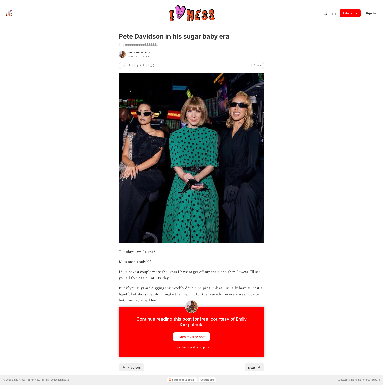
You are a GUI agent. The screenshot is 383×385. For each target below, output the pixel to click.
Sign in (370, 13)
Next (251, 367)
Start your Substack (183, 379)
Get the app (207, 379)
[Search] (325, 13)
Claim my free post (191, 337)
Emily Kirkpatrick (139, 52)
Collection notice (60, 379)
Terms (45, 379)
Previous (134, 367)
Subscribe (350, 13)
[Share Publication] (334, 13)
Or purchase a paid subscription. (191, 347)
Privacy (36, 379)
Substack (342, 379)
